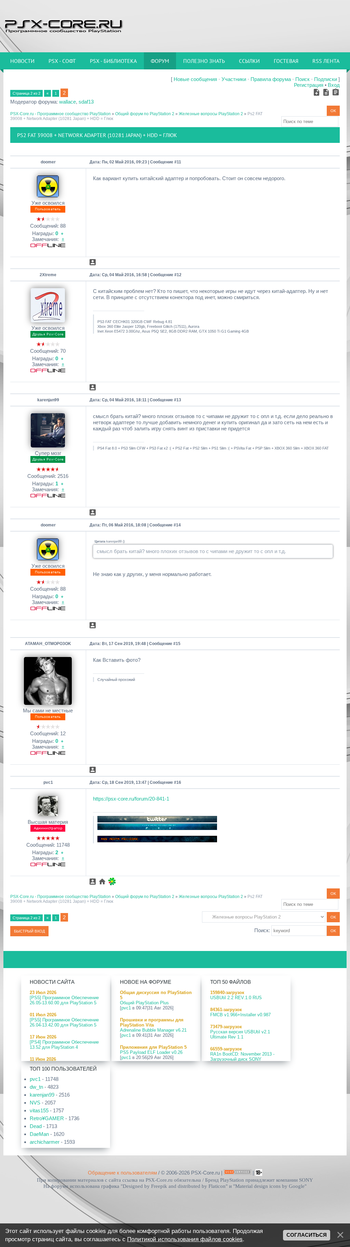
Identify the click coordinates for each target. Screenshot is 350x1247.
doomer (48, 162)
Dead (36, 1126)
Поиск (302, 79)
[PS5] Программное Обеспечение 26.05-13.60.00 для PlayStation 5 (64, 1000)
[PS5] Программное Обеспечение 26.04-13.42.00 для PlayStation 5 (64, 1022)
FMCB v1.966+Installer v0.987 (240, 1014)
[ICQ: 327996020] (112, 881)
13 (178, 400)
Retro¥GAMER (47, 1118)
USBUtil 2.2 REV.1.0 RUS (236, 997)
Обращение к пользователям (122, 1173)
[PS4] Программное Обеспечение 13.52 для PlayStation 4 (64, 1045)
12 (179, 274)
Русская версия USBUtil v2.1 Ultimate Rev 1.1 (240, 1034)
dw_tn (36, 1087)
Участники (233, 79)
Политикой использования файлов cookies (185, 1239)
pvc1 (48, 782)
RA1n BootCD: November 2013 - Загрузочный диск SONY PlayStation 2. (242, 1059)
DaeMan (39, 1134)
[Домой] (63, 25)
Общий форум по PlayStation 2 (144, 113)
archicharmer (44, 1142)
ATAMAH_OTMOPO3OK (48, 643)
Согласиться (306, 1235)
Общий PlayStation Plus (144, 1002)
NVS (35, 1102)
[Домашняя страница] (102, 881)
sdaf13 (86, 102)
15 (178, 643)
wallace (67, 102)
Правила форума (271, 79)
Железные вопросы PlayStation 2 (211, 113)
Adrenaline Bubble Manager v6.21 (153, 1030)
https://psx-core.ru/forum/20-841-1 (131, 799)
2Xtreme (48, 274)
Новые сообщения (195, 79)
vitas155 (39, 1110)
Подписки (325, 79)
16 (178, 782)
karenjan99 (48, 400)
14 (178, 525)
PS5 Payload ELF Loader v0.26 (151, 1052)
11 (179, 162)
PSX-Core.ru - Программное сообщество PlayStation (60, 113)
